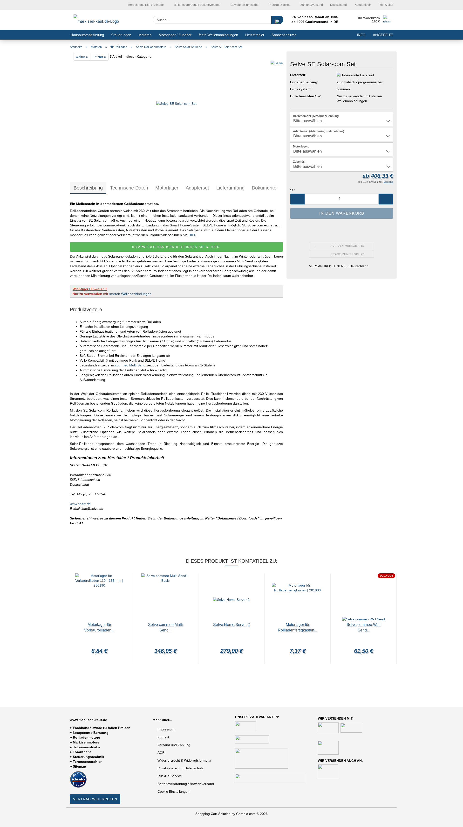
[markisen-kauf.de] (103, 20)
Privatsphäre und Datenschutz (180, 768)
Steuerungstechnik (88, 757)
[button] (297, 199)
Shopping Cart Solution (213, 814)
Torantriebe (82, 752)
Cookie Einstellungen (173, 791)
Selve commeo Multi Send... (165, 627)
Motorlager (166, 187)
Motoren (144, 35)
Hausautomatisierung (87, 35)
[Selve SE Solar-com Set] (176, 117)
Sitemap (79, 766)
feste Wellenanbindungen (218, 35)
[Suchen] (277, 20)
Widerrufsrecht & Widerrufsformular (184, 760)
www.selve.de (80, 504)
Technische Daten (129, 187)
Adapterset (197, 187)
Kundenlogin (363, 5)
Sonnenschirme (284, 35)
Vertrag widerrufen (95, 799)
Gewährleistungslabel (244, 5)
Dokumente (264, 187)
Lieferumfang (230, 187)
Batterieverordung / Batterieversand (196, 5)
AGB (160, 753)
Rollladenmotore (86, 737)
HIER (192, 235)
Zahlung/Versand (311, 5)
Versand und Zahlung (173, 745)
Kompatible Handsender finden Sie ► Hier (176, 247)
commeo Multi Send (130, 365)
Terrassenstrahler (87, 762)
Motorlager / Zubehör (175, 35)
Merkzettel (386, 5)
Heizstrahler (254, 35)
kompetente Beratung (91, 733)
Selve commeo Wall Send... (364, 627)
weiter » (82, 57)
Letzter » (99, 57)
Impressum (166, 729)
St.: (292, 190)
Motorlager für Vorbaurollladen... (99, 627)
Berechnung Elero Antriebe (146, 5)
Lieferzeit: (298, 75)
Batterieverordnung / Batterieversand (185, 784)
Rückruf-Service (279, 5)
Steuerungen (121, 35)
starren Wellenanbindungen (130, 294)
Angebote (383, 35)
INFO (361, 35)
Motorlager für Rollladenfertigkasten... (297, 627)
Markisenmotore (86, 742)
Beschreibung (88, 187)
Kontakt (163, 737)
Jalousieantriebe (86, 747)
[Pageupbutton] (450, 820)
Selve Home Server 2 (231, 625)
